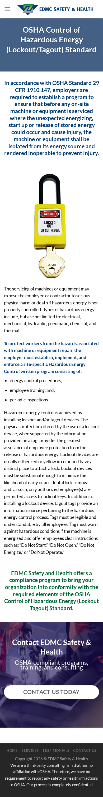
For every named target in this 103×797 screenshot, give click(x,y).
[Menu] (7, 9)
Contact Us (84, 750)
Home (12, 750)
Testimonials (56, 750)
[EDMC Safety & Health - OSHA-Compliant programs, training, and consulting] (55, 9)
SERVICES (30, 750)
